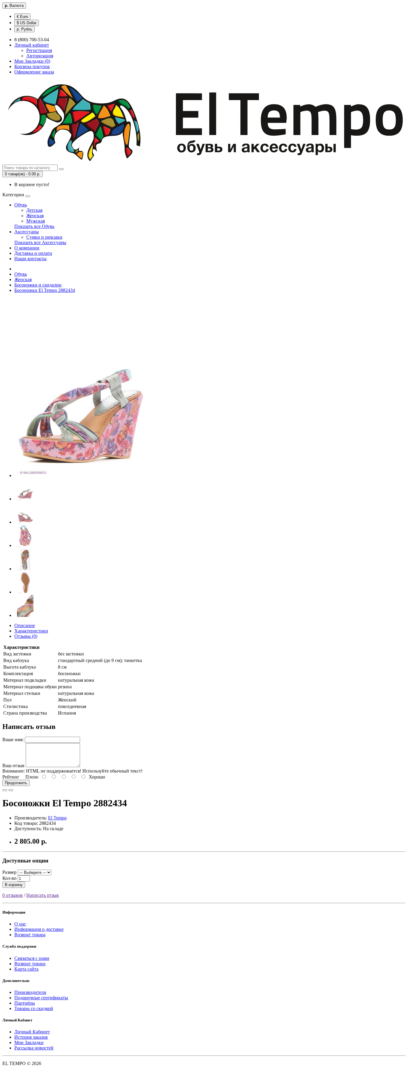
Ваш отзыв (13, 765)
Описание (24, 625)
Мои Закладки (29, 1042)
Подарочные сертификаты (41, 997)
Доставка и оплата (33, 253)
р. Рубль (24, 29)
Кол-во (9, 878)
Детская (34, 210)
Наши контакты (30, 258)
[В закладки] (4, 790)
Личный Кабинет (32, 1031)
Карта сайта (26, 969)
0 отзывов (12, 895)
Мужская (35, 220)
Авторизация (39, 55)
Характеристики (31, 630)
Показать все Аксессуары (40, 242)
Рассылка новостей (33, 1047)
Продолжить (16, 783)
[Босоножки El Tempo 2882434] (81, 475)
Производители (30, 992)
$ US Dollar (26, 23)
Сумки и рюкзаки (44, 237)
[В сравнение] (10, 790)
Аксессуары (26, 231)
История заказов (31, 1037)
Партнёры (24, 1003)
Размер (9, 872)
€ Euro (22, 16)
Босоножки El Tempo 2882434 (44, 290)
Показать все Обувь (34, 226)
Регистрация (39, 50)
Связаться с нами (31, 958)
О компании (26, 247)
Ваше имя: (13, 739)
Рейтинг (10, 776)
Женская (35, 215)
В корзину (14, 884)
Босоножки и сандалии (38, 284)
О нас (20, 923)
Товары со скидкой (33, 1008)
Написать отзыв (42, 895)
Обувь (20, 204)
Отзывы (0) (25, 636)
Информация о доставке (39, 929)
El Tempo (57, 817)
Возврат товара (29, 934)
